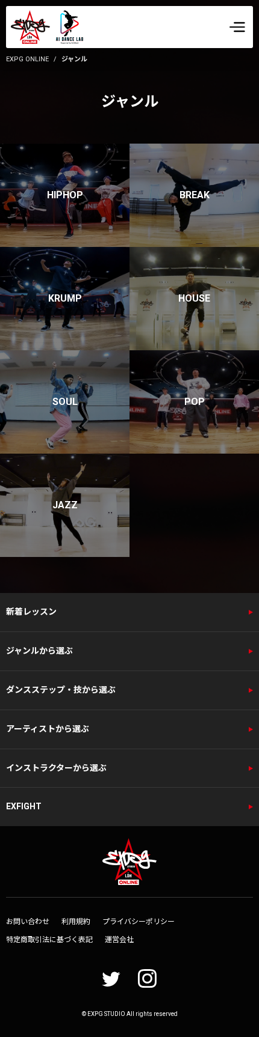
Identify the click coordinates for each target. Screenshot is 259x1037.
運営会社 (119, 939)
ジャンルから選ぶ (39, 650)
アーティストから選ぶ (47, 729)
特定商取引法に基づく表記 (49, 939)
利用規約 (75, 921)
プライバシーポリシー (138, 921)
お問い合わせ (27, 921)
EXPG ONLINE (27, 59)
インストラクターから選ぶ (56, 768)
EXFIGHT (24, 806)
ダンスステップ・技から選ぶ (61, 690)
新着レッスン (31, 611)
